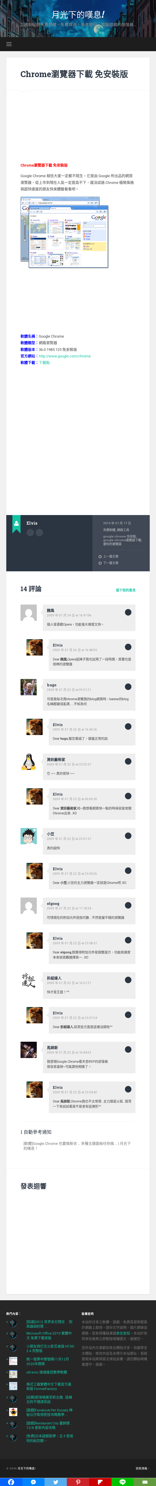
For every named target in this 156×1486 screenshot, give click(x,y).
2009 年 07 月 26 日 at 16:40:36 (75, 729)
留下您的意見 (125, 590)
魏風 (50, 610)
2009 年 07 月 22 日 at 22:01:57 (69, 839)
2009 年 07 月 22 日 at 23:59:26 (75, 874)
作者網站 (39, 532)
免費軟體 (109, 530)
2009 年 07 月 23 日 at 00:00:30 (75, 799)
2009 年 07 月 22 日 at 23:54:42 (75, 1092)
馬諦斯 (52, 1047)
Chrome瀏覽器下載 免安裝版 (74, 74)
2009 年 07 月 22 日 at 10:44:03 (69, 1052)
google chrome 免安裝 (119, 536)
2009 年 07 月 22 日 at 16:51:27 (69, 983)
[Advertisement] (78, 119)
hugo (51, 684)
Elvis (58, 645)
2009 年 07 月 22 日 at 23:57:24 (75, 1018)
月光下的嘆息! (78, 14)
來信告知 (123, 1333)
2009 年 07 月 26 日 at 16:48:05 (75, 650)
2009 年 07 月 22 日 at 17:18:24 (69, 908)
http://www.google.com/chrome (65, 356)
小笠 (50, 833)
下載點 (44, 362)
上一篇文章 (110, 556)
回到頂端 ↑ (143, 1468)
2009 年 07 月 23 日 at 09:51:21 (69, 690)
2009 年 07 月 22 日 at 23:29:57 (69, 764)
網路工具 (123, 530)
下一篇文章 (110, 563)
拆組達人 (54, 978)
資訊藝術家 (56, 759)
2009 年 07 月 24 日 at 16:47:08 (69, 615)
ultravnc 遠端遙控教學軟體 (46, 1372)
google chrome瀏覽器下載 (122, 540)
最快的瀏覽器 (112, 544)
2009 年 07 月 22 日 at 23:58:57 (75, 943)
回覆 (128, 612)
